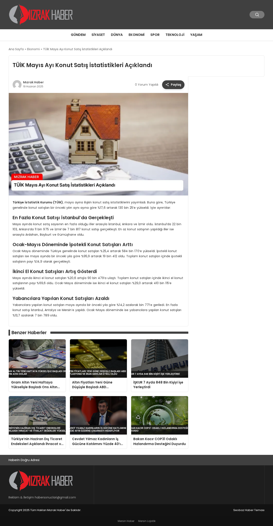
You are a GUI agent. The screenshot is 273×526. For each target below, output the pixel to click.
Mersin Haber (126, 521)
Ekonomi (136, 34)
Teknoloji (175, 34)
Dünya (117, 34)
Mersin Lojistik (146, 521)
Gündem (78, 34)
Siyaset (98, 34)
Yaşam (196, 34)
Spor (155, 34)
